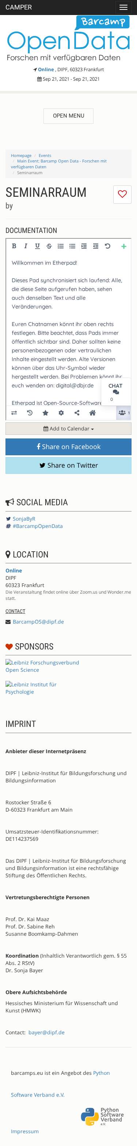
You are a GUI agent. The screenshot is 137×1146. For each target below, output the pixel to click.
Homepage (21, 155)
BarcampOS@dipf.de (38, 621)
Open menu (68, 115)
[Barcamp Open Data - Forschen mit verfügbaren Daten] (68, 39)
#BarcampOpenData (38, 525)
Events (45, 155)
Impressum (25, 1131)
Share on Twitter (72, 465)
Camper (18, 7)
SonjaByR (24, 518)
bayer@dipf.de (46, 1032)
